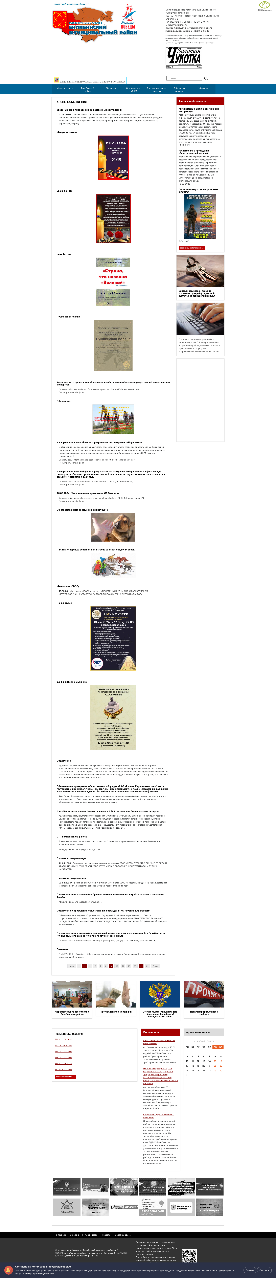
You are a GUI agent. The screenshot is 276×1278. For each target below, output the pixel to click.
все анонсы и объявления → (191, 248)
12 (129, 966)
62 (147, 966)
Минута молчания (67, 132)
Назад (71, 966)
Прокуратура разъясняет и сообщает (204, 1013)
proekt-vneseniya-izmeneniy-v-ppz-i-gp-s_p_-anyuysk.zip (101, 940)
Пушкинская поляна (68, 316)
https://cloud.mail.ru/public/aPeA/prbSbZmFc (80, 902)
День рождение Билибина (72, 681)
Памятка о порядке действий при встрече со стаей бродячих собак (96, 549)
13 (135, 966)
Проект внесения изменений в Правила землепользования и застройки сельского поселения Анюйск (110, 896)
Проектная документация (71, 858)
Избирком (203, 88)
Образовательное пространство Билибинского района (72, 1013)
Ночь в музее (64, 603)
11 (123, 966)
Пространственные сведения (156, 89)
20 (203, 1066)
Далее (156, 966)
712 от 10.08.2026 (63, 1069)
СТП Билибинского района (72, 836)
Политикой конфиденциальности (38, 1273)
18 (193, 1066)
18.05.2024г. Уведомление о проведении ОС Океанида (88, 493)
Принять (250, 1270)
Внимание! (63, 949)
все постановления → (65, 1076)
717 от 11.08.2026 (63, 1063)
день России (64, 254)
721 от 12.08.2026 (63, 1039)
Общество (111, 88)
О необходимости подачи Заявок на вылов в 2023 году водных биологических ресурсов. (108, 811)
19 (198, 1066)
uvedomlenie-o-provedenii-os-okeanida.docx (95, 498)
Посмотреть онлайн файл (71, 392)
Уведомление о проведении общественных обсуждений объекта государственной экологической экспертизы (113, 383)
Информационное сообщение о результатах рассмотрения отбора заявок (99, 442)
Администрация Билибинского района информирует (199, 110)
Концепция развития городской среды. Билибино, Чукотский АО (92, 82)
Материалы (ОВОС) (68, 586)
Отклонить (264, 1270)
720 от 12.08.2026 (63, 1045)
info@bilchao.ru (179, 25)
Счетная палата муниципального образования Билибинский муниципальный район (160, 1014)
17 (187, 1066)
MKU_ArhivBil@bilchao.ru (205, 43)
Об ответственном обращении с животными (82, 509)
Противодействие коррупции (116, 1011)
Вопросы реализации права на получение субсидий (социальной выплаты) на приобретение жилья (197, 293)
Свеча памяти (64, 190)
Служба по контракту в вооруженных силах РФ (198, 190)
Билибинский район (87, 89)
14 (209, 1061)
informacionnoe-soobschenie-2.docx (91, 459)
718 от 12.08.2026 (63, 1057)
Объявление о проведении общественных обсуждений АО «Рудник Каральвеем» (103, 910)
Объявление (64, 401)
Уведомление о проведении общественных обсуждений (89, 109)
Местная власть (65, 88)
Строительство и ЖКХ (133, 89)
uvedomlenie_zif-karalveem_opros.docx (92, 389)
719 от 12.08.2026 (63, 1051)
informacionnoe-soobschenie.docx (90, 481)
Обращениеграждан (179, 89)
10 (117, 966)
